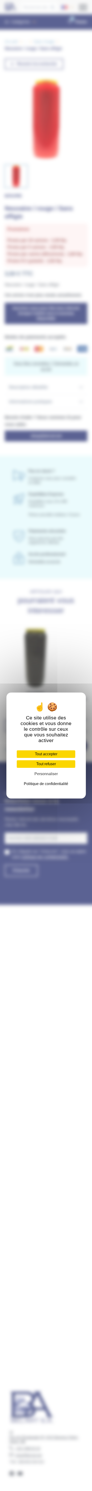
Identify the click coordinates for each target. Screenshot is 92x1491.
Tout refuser (46, 764)
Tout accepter (46, 754)
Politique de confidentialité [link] (46, 784)
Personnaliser (46, 774)
